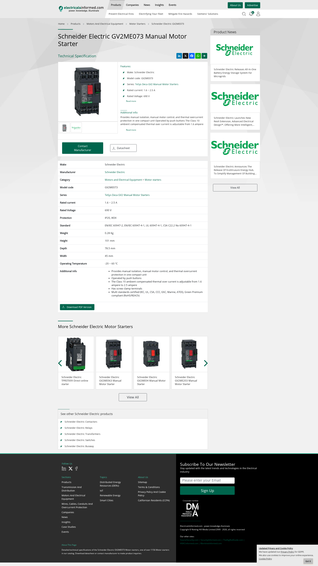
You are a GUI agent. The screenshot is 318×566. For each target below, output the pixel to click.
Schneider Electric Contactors (81, 421)
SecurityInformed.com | (212, 540)
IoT (101, 490)
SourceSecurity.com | (190, 540)
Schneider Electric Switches (80, 440)
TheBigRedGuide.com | (234, 540)
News (65, 517)
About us (235, 5)
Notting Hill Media (200, 529)
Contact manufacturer (82, 148)
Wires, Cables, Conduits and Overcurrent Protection (77, 505)
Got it (308, 561)
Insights (66, 522)
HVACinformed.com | (190, 543)
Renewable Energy (110, 495)
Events (65, 531)
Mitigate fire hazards (180, 13)
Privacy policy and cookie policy (152, 493)
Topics (103, 477)
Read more (131, 101)
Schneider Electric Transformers (82, 434)
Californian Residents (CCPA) (154, 500)
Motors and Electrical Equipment (73, 497)
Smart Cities (106, 500)
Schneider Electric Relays (78, 427)
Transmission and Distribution (72, 489)
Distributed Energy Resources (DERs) (110, 484)
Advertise (252, 5)
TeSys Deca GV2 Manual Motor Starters (156, 84)
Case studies (69, 526)
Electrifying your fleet (151, 13)
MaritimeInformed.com (211, 543)
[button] (116, 5)
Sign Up (207, 490)
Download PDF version (79, 307)
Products (66, 482)
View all (133, 397)
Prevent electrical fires (121, 13)
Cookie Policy (265, 558)
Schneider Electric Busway (79, 446)
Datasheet (123, 148)
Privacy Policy (287, 551)
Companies (68, 512)
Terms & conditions (149, 487)
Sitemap (142, 482)
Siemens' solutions (207, 13)
